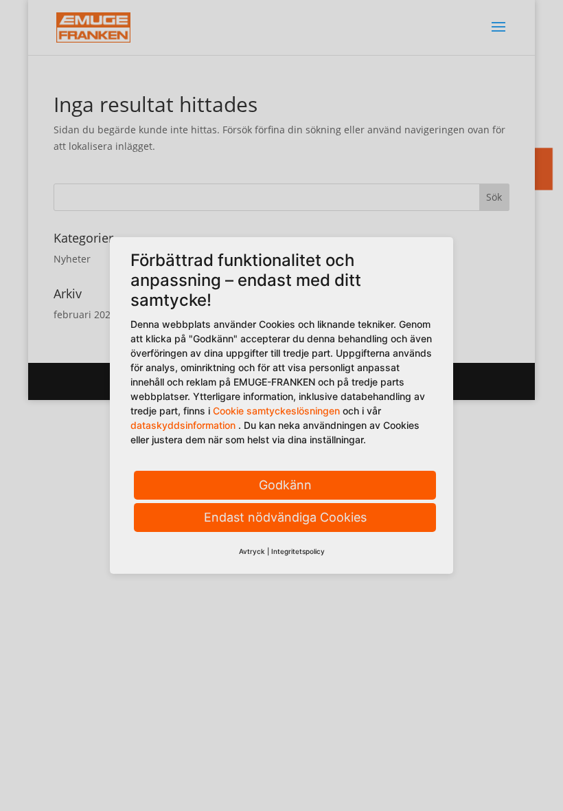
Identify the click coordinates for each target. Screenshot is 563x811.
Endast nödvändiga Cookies (285, 517)
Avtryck (252, 551)
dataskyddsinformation (182, 425)
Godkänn (285, 485)
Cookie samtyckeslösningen (276, 410)
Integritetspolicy (298, 551)
